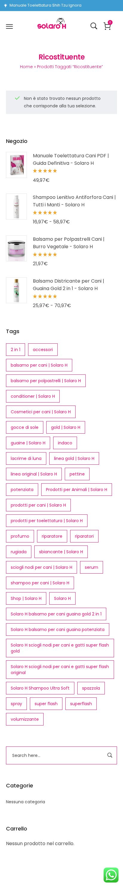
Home (26, 67)
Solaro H (62, 598)
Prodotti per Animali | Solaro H (76, 490)
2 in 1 (15, 350)
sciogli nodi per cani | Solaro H (41, 567)
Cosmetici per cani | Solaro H (41, 412)
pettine (77, 474)
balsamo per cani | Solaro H (39, 365)
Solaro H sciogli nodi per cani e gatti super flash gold (60, 648)
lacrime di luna (26, 458)
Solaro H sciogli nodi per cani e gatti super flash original (60, 670)
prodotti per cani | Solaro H (38, 505)
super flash (46, 704)
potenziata (22, 490)
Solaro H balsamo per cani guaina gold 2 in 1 (56, 614)
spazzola (91, 688)
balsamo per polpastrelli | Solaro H (46, 381)
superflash (81, 704)
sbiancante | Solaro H (61, 552)
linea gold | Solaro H (74, 458)
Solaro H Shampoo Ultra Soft (40, 688)
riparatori (84, 536)
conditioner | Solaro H (33, 396)
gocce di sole (25, 427)
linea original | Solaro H (34, 474)
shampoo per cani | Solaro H (40, 583)
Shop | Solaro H (26, 598)
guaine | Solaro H (28, 443)
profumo (20, 536)
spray (16, 704)
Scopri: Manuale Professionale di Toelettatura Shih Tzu (39, 5)
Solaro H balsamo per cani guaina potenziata (57, 630)
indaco (65, 443)
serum (91, 567)
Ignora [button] (75, 5)
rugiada (19, 552)
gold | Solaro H (65, 427)
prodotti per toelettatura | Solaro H (47, 521)
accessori (43, 350)
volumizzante (25, 719)
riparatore (52, 536)
